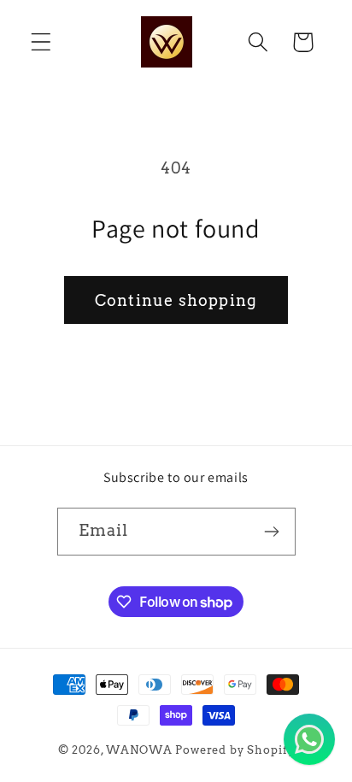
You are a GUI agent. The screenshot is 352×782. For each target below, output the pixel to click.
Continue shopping (176, 300)
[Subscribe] (272, 532)
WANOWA (139, 749)
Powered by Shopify (234, 749)
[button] (41, 42)
